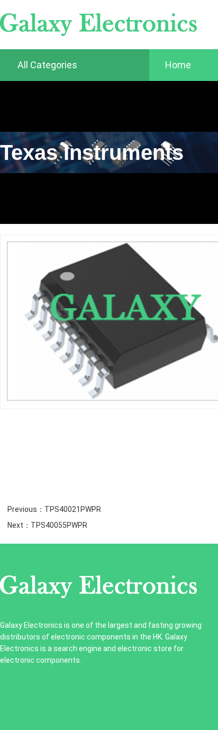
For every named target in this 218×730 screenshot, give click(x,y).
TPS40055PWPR (59, 525)
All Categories (46, 64)
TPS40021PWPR (72, 509)
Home (178, 64)
